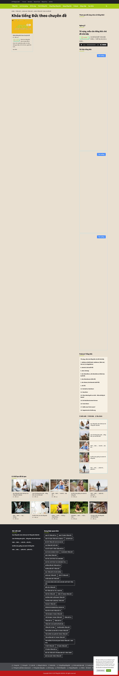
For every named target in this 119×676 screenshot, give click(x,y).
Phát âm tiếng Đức (50, 594)
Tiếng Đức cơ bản (50, 627)
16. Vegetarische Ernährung (88, 410)
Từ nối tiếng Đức (49, 646)
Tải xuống (101, 56)
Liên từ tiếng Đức (63, 575)
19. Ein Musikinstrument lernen (89, 400)
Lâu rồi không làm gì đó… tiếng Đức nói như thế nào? (98, 435)
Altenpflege (69, 539)
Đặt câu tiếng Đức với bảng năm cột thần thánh (58, 652)
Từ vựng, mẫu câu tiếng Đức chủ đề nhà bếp (92, 359)
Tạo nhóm (91, 6)
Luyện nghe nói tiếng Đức (52, 578)
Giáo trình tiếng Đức (51, 555)
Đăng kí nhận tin (42, 665)
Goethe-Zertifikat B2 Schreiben (54, 559)
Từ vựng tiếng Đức (62, 646)
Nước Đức (52, 665)
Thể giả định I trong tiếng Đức (53, 617)
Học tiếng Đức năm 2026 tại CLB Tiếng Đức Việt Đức (98, 424)
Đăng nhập (83, 6)
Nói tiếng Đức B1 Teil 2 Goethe (53, 591)
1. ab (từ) (83, 385)
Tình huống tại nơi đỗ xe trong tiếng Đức (56, 630)
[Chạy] (81, 45)
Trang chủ (16, 665)
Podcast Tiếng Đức (50, 604)
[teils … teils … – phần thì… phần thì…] (84, 468)
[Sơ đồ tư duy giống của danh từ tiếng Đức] (84, 457)
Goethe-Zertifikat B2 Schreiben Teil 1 (55, 562)
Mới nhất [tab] (83, 416)
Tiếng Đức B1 (57, 620)
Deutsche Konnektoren (52, 552)
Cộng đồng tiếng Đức (55, 6)
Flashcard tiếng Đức (67, 552)
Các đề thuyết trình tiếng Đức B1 (54, 549)
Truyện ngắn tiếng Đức (63, 627)
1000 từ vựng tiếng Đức (65, 535)
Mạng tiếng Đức (67, 6)
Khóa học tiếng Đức (50, 575)
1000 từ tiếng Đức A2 (50, 535)
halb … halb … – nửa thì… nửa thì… (98, 446)
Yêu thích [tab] (99, 416)
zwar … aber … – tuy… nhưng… (18, 516)
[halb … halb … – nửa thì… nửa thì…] (84, 446)
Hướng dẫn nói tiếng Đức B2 (53, 565)
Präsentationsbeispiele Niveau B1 (54, 607)
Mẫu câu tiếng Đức (50, 587)
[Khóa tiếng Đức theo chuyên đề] (22, 26)
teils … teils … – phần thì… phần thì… (97, 468)
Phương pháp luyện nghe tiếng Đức (55, 597)
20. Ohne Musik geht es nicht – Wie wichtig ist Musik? (93, 396)
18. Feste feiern (85, 404)
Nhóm (83, 668)
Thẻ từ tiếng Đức (42, 6)
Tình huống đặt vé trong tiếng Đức (55, 637)
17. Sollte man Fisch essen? (88, 407)
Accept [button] (108, 670)
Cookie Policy (90, 665)
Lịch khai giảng (24, 6)
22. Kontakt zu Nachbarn (87, 389)
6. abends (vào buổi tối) (87, 367)
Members (30, 2)
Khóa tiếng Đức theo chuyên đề (21, 35)
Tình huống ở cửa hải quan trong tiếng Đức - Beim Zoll (59, 642)
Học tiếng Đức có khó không (53, 572)
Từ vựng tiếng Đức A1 (51, 649)
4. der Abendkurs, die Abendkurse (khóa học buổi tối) (93, 375)
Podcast (76, 6)
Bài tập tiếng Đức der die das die (54, 542)
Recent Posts (37, 2)
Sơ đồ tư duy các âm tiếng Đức (39, 515)
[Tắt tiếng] (101, 45)
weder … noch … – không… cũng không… (59, 516)
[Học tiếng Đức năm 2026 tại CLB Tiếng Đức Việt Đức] (84, 424)
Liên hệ (50, 2)
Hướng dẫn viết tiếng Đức (52, 569)
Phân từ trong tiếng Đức (65, 594)
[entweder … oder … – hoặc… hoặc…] (79, 508)
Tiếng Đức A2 (48, 620)
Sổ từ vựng (33, 6)
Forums (24, 2)
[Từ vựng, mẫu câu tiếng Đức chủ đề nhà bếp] (98, 508)
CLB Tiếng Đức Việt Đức (51, 545)
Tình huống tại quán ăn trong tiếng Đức (56, 634)
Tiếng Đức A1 (67, 617)
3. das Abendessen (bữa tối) (88, 379)
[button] (106, 6)
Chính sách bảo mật (78, 665)
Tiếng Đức (15, 6)
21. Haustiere (84, 392)
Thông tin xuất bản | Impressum (22, 668)
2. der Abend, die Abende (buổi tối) (90, 382)
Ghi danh (88, 668)
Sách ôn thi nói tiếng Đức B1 (53, 611)
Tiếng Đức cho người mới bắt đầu (54, 624)
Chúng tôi (25, 665)
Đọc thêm (15, 49)
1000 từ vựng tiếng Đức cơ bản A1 (54, 539)
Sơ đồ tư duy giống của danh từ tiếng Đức (98, 457)
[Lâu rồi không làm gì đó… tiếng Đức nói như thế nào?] (84, 435)
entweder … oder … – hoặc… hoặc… (78, 516)
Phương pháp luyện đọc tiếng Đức (54, 601)
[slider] (104, 44)
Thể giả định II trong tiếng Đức (53, 614)
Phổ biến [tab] (91, 416)
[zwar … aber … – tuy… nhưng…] (21, 508)
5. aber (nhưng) (85, 371)
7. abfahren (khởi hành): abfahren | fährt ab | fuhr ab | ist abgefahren (93, 363)
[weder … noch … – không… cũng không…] (60, 508)
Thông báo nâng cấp (39, 668)
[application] (93, 44)
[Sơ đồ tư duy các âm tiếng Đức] (40, 508)
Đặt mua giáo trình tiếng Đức (53, 656)
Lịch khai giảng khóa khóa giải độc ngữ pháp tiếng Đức (59, 583)
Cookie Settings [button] (100, 670)
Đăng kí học (44, 2)
